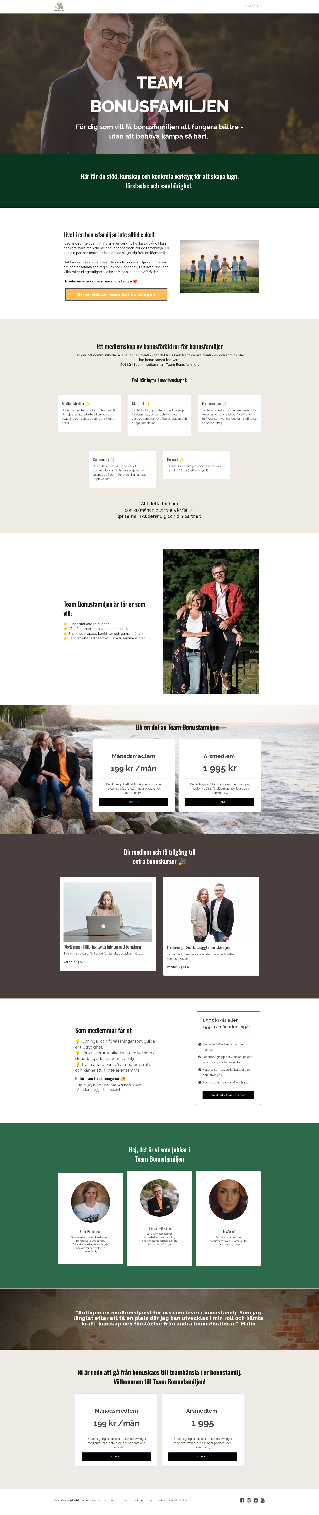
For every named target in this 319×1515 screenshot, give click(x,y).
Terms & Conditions (131, 1500)
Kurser (96, 1500)
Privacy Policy (157, 1500)
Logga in (252, 6)
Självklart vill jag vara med (228, 1094)
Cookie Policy (178, 1500)
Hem (86, 1500)
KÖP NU (133, 801)
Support (109, 1500)
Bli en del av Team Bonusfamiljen (116, 294)
